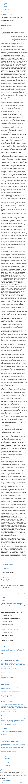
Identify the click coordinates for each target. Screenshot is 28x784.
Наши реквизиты (6, 780)
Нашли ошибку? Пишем (7, 564)
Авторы (7, 762)
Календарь (6, 568)
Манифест (6, 8)
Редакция (6, 9)
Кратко (5, 6)
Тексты (5, 3)
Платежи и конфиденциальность (10, 782)
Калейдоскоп (7, 570)
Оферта (22, 782)
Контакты (7, 763)
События (6, 5)
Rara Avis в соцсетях (10, 766)
